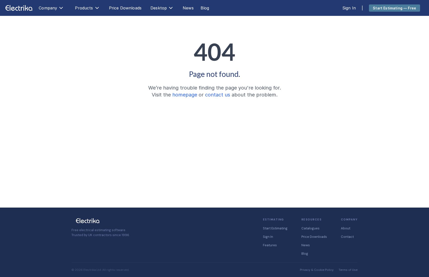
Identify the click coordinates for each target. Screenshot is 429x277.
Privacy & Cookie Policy (317, 270)
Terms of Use (348, 270)
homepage (184, 95)
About (345, 228)
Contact (347, 237)
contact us (217, 95)
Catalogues (310, 228)
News (188, 7)
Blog (205, 7)
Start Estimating (275, 228)
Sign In (349, 7)
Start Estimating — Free (394, 8)
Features (270, 245)
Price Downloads (125, 7)
